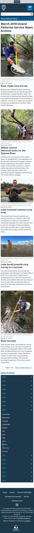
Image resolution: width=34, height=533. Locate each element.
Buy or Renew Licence (9, 19)
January (5, 451)
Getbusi (28, 521)
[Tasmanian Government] (16, 530)
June (3, 434)
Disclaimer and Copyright (13, 496)
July (3, 431)
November (6, 418)
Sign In (17, 1)
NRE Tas (26, 496)
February (5, 448)
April (4, 441)
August (4, 428)
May (3, 438)
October (5, 421)
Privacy (5, 492)
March (5, 444)
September (6, 424)
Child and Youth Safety (24, 492)
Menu (30, 9)
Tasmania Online (17, 500)
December (6, 414)
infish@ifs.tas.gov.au (23, 518)
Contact (12, 492)
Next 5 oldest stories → (23, 368)
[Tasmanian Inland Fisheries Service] (4, 8)
